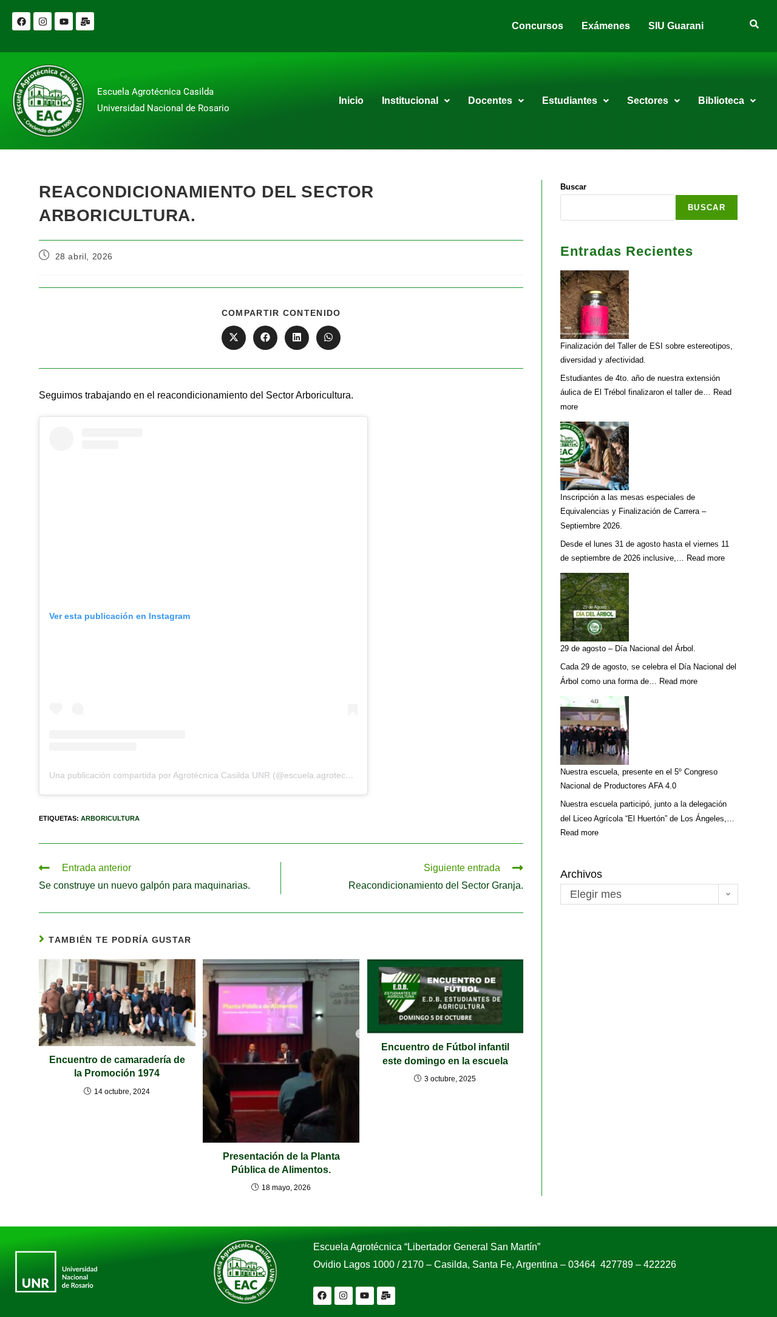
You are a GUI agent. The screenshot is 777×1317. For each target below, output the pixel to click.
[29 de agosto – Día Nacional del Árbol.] (594, 607)
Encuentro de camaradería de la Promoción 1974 (117, 1066)
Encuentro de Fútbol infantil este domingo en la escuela (445, 1054)
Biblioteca (721, 100)
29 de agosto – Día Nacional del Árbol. (628, 648)
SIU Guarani (676, 26)
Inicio (351, 100)
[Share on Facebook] (265, 338)
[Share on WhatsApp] (328, 338)
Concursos (537, 26)
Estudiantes (569, 100)
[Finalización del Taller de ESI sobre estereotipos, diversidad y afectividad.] (594, 304)
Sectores (647, 100)
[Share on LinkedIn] (297, 338)
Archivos (581, 874)
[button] (416, 101)
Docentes (490, 100)
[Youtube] (64, 21)
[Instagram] (42, 21)
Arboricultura (110, 818)
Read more (706, 558)
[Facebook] (21, 21)
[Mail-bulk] (85, 21)
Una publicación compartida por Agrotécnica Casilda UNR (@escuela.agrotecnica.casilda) (221, 775)
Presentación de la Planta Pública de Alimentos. (281, 1163)
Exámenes (606, 26)
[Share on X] (234, 338)
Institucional (410, 100)
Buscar (573, 186)
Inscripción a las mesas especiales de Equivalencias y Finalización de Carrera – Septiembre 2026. (633, 511)
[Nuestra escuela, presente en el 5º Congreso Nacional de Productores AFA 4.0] (594, 730)
